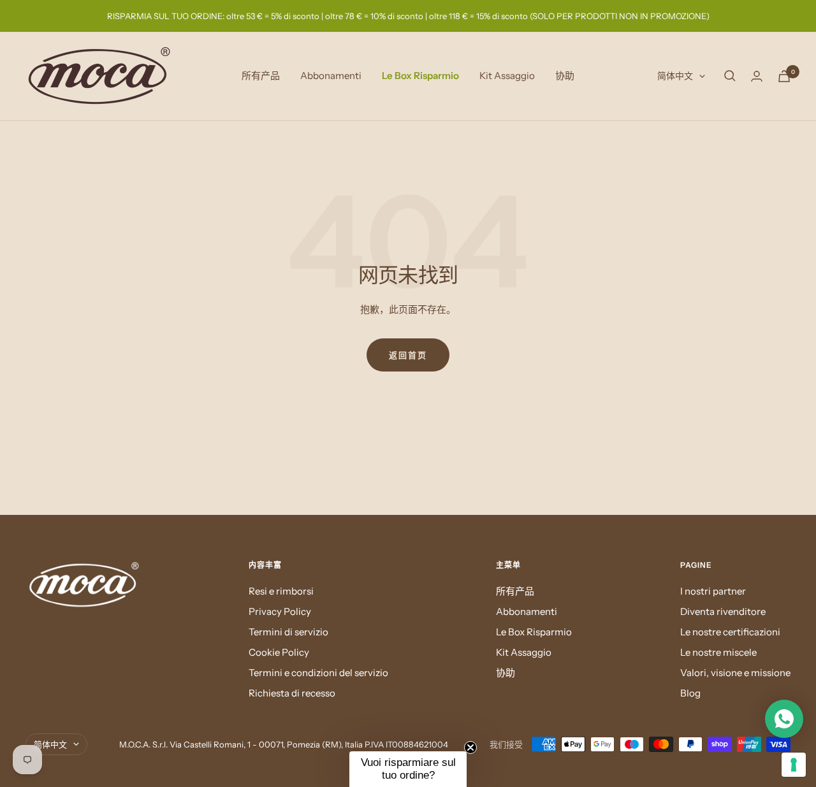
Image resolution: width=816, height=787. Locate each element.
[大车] (784, 76)
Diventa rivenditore (723, 611)
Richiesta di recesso (292, 693)
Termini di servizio (288, 632)
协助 (564, 75)
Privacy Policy (280, 611)
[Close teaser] (470, 747)
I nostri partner (713, 591)
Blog (690, 693)
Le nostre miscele (718, 652)
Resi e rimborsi (281, 591)
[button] (408, 769)
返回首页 (408, 355)
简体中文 (675, 76)
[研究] (730, 76)
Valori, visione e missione (735, 673)
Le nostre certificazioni (730, 632)
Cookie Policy (279, 652)
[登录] (756, 76)
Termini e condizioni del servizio (318, 673)
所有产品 (261, 75)
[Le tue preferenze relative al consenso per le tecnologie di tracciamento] (794, 765)
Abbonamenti (330, 75)
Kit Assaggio (507, 75)
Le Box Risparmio (420, 75)
